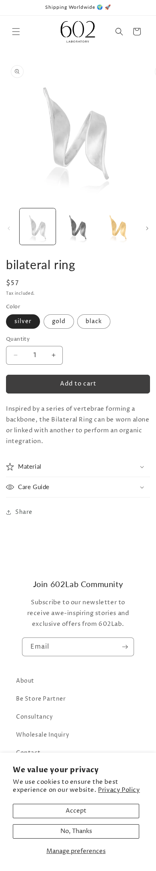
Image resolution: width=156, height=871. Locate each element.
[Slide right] (147, 228)
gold (59, 321)
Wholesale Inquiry (42, 735)
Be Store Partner (41, 699)
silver (23, 321)
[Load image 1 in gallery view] (38, 226)
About (25, 681)
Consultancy (34, 717)
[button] (16, 31)
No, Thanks (76, 831)
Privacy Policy (119, 790)
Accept (76, 811)
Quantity (18, 339)
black (94, 321)
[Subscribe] (125, 646)
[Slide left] (9, 228)
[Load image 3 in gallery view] (118, 226)
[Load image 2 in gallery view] (78, 226)
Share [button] (23, 512)
